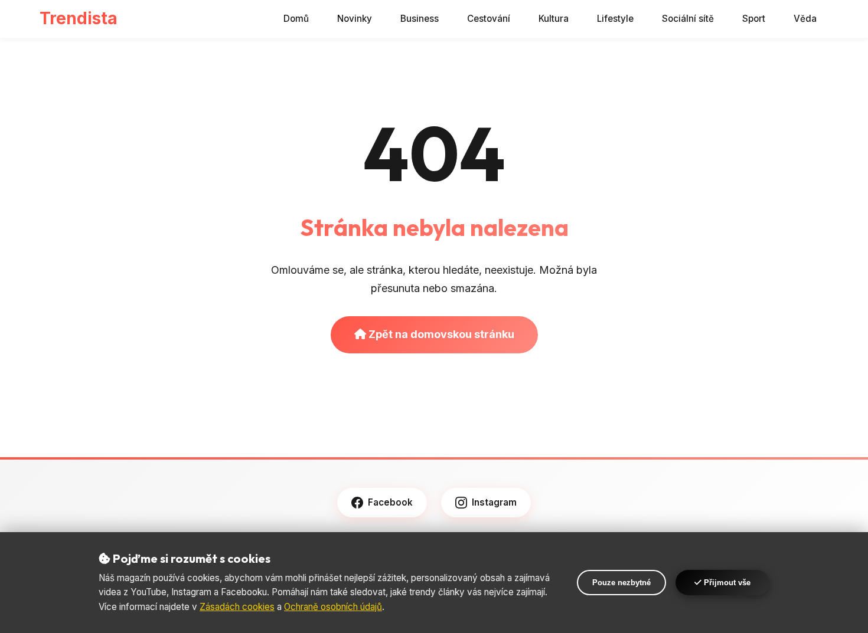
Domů (296, 18)
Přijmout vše (725, 582)
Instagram (494, 502)
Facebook (390, 502)
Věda (805, 18)
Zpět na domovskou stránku (440, 334)
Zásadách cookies (237, 606)
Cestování (488, 18)
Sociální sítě (688, 18)
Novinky (354, 18)
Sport (753, 18)
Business (419, 18)
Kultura (554, 18)
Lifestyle (615, 18)
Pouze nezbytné (621, 582)
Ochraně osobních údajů (333, 606)
